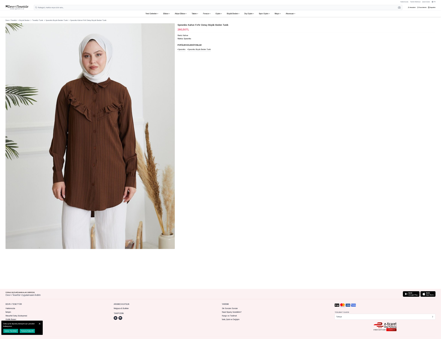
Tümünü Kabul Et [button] (27, 331)
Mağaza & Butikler (121, 308)
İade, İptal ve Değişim (230, 319)
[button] (400, 7)
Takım (194, 14)
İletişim (8, 312)
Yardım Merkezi (415, 2)
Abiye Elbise (180, 14)
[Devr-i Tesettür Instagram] (120, 318)
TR (434, 2)
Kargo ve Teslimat (229, 316)
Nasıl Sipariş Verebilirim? (232, 312)
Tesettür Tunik (37, 20)
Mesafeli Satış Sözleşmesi (16, 316)
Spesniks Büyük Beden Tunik (57, 20)
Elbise (165, 14)
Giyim (217, 14)
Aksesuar (290, 14)
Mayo (277, 14)
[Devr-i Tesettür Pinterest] (115, 318)
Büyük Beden (24, 20)
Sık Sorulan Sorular (230, 308)
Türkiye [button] (339, 317)
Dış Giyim (248, 14)
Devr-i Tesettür (11, 20)
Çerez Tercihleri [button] (11, 331)
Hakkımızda (404, 2)
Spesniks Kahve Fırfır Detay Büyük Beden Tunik (88, 20)
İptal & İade (426, 2)
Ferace (206, 14)
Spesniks (181, 49)
